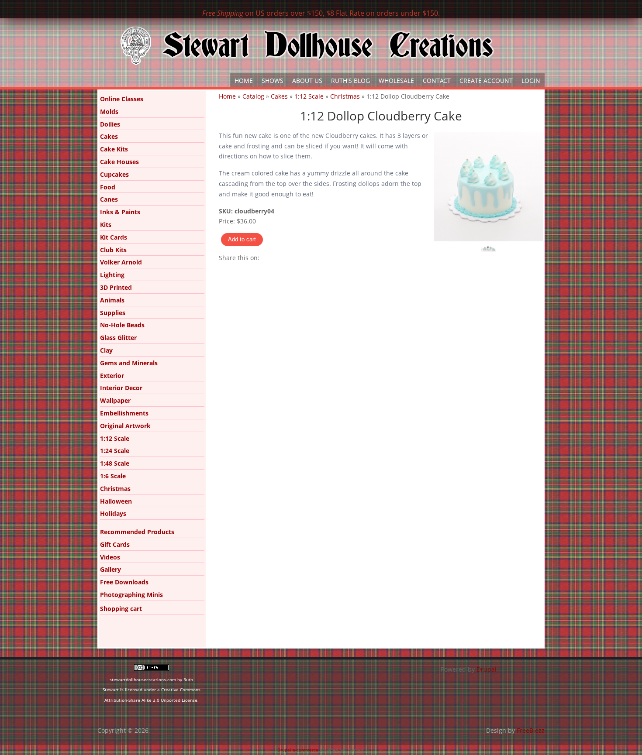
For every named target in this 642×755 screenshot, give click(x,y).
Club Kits (113, 250)
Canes (109, 199)
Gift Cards (115, 544)
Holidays (113, 513)
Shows (272, 80)
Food (107, 187)
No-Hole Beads (122, 325)
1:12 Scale (309, 96)
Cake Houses (119, 162)
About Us (307, 80)
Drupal (486, 669)
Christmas (345, 96)
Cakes (279, 96)
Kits (105, 224)
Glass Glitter (118, 337)
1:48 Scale (114, 463)
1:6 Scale (113, 476)
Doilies (110, 124)
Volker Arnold (121, 262)
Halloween (116, 501)
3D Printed (116, 287)
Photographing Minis (131, 594)
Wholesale (396, 80)
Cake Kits (114, 149)
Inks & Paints (120, 212)
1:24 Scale (114, 450)
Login (530, 80)
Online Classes (121, 99)
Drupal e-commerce (297, 750)
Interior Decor (121, 388)
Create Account (486, 80)
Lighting (112, 275)
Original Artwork (125, 426)
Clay (106, 350)
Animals (112, 300)
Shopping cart (121, 608)
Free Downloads (124, 582)
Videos (110, 557)
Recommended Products (137, 532)
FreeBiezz (531, 730)
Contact (437, 80)
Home (244, 80)
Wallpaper (115, 400)
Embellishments (124, 413)
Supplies (112, 313)
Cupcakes (114, 174)
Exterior (112, 375)
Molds (109, 111)
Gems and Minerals (129, 363)
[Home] (307, 46)
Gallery (110, 569)
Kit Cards (113, 237)
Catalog (253, 96)
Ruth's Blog (350, 80)
